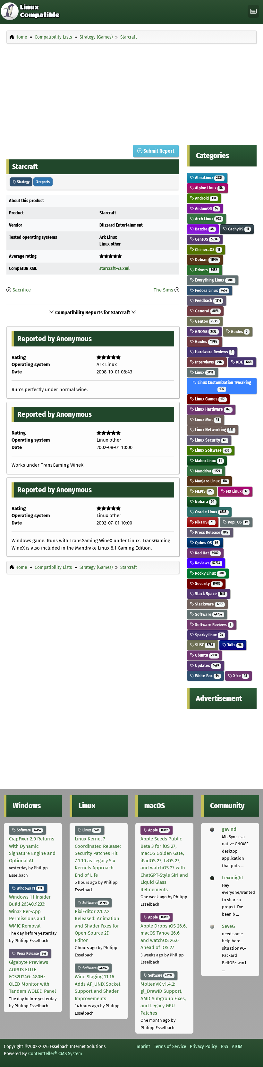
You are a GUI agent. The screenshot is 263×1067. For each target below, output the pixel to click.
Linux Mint (206, 419)
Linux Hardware (212, 409)
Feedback (207, 300)
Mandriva (207, 471)
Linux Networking (213, 429)
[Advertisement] (131, 93)
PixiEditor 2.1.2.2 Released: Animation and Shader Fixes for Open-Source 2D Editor (97, 926)
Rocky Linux (209, 573)
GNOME (205, 331)
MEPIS (203, 491)
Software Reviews (212, 624)
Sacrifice (22, 290)
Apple (157, 830)
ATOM (237, 1046)
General (206, 311)
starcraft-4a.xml (114, 268)
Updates (206, 665)
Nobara (204, 501)
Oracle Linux (210, 511)
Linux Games (209, 399)
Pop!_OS (237, 522)
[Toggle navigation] (253, 11)
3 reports (43, 182)
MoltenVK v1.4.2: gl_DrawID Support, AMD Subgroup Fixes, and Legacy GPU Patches (163, 998)
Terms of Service (170, 1046)
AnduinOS (206, 208)
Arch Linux (207, 218)
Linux (203, 372)
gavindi (230, 829)
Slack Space (209, 593)
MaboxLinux (208, 460)
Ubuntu (205, 655)
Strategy (23, 182)
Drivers (205, 269)
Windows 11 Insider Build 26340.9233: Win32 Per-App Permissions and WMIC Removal (30, 911)
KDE (243, 362)
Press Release (211, 532)
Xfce (239, 675)
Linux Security (210, 440)
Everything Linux (213, 280)
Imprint (142, 1046)
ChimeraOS (207, 249)
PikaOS (203, 522)
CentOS (205, 239)
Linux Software (211, 450)
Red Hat (206, 553)
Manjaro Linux (210, 481)
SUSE (203, 644)
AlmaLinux (208, 177)
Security (207, 583)
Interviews (208, 362)
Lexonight (232, 878)
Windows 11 (29, 888)
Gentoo (205, 321)
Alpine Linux (208, 187)
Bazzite (204, 229)
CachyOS (238, 229)
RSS (224, 1046)
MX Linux (236, 491)
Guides (239, 331)
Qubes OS (206, 542)
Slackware (208, 604)
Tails (234, 644)
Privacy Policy (203, 1046)
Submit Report (158, 151)
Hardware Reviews (213, 351)
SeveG (228, 926)
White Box (206, 675)
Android (205, 198)
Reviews (207, 562)
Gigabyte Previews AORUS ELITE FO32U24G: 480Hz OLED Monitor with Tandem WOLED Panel (32, 976)
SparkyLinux (208, 634)
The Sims (163, 290)
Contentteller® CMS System (55, 1053)
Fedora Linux (210, 290)
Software (208, 614)
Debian (206, 259)
